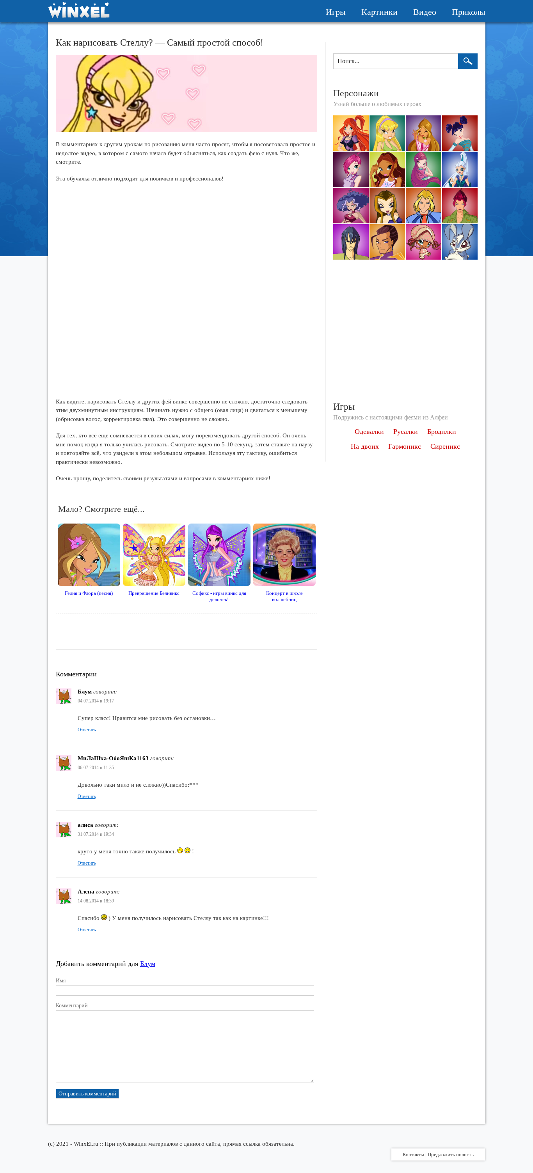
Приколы (468, 12)
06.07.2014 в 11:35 (96, 767)
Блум (147, 964)
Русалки (405, 431)
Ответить (87, 729)
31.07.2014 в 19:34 (96, 834)
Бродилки (441, 431)
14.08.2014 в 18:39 (96, 901)
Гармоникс (404, 446)
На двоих (365, 446)
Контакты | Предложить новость (438, 1154)
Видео (424, 12)
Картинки (379, 12)
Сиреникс (445, 446)
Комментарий (72, 1005)
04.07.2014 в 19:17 (96, 701)
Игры (336, 12)
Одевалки (369, 431)
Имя (61, 981)
